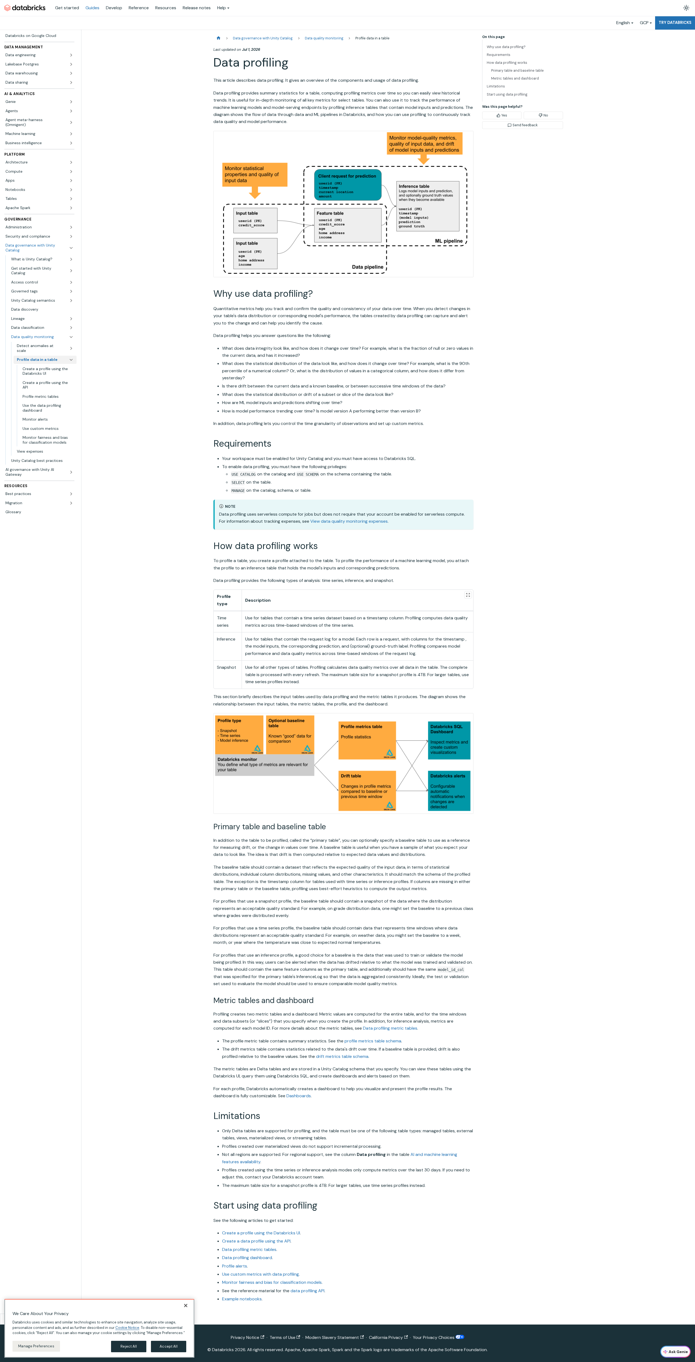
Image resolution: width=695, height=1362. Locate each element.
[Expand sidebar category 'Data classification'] (71, 328)
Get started (67, 8)
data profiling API (307, 1291)
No (546, 115)
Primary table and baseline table (517, 70)
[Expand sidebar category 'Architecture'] (71, 162)
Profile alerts (234, 1266)
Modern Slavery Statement (332, 1337)
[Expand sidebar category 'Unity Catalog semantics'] (71, 301)
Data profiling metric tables (390, 1028)
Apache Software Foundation (457, 1349)
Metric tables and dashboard (515, 78)
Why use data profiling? (506, 47)
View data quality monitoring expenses (349, 521)
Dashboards (298, 1096)
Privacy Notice (245, 1337)
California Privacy (386, 1337)
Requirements (498, 54)
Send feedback (525, 125)
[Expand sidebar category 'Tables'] (71, 199)
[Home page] (218, 38)
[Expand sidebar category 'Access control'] (71, 282)
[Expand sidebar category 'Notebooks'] (71, 190)
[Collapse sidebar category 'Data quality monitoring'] (71, 337)
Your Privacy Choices (434, 1337)
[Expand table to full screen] (468, 595)
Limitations (496, 86)
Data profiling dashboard (247, 1257)
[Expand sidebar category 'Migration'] (71, 503)
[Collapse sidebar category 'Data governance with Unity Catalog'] (71, 247)
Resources (165, 8)
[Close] (186, 1305)
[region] (99, 1328)
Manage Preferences (36, 1346)
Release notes (197, 8)
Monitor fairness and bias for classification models (272, 1282)
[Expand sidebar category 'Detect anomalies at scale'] (71, 348)
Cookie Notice (127, 1327)
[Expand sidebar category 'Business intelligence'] (71, 143)
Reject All (129, 1346)
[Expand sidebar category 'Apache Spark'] (71, 208)
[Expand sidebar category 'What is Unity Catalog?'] (71, 259)
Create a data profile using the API (256, 1241)
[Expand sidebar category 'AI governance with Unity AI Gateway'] (71, 472)
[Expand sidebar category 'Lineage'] (71, 319)
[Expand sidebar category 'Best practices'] (71, 494)
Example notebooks (242, 1299)
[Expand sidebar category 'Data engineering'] (71, 55)
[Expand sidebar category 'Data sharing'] (71, 82)
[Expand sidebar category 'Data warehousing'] (71, 73)
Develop (114, 8)
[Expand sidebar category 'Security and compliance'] (71, 236)
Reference (139, 8)
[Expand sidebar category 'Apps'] (71, 180)
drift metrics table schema (342, 1056)
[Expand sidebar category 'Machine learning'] (71, 134)
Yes (504, 115)
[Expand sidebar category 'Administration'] (71, 227)
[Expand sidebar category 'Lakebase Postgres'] (71, 64)
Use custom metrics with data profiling (260, 1274)
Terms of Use (282, 1337)
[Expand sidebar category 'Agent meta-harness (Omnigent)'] (71, 122)
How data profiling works (507, 62)
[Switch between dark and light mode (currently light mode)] (686, 8)
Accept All (168, 1346)
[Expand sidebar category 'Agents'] (71, 111)
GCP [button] (644, 23)
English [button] (623, 23)
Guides (92, 8)
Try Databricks (675, 22)
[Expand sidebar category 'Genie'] (71, 102)
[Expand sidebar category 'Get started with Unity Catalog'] (71, 270)
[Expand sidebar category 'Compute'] (71, 172)
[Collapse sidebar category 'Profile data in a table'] (71, 360)
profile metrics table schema (373, 1041)
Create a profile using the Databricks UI (261, 1233)
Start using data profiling (507, 94)
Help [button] (221, 8)
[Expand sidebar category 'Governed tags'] (71, 291)
